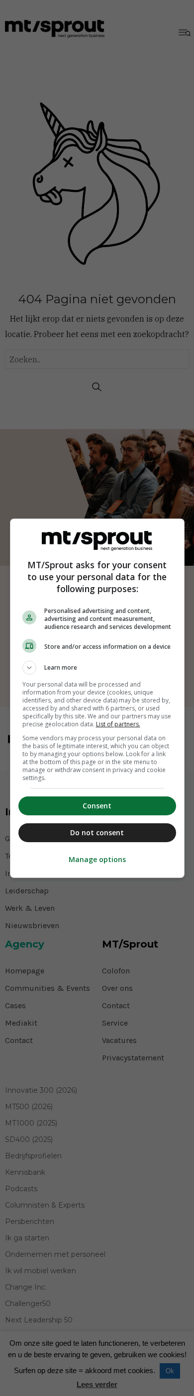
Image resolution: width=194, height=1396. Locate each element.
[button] (97, 668)
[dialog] (97, 698)
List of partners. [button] (118, 724)
